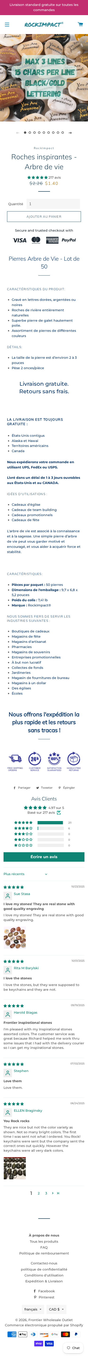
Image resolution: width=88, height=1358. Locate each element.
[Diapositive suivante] (70, 132)
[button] (38, 177)
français (30, 1309)
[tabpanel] (44, 77)
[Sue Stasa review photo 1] (15, 937)
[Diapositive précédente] (18, 132)
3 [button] (46, 1193)
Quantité (15, 204)
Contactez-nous (44, 1263)
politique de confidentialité (44, 1269)
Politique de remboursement (44, 1253)
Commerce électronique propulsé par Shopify (44, 1325)
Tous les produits (44, 1241)
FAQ (44, 1247)
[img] (14, 887)
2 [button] (39, 1193)
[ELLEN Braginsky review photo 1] (15, 1168)
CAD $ (54, 1309)
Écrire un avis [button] (44, 857)
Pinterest (46, 1297)
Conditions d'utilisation (44, 1275)
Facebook (46, 1291)
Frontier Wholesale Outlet (50, 1320)
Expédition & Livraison (44, 1281)
